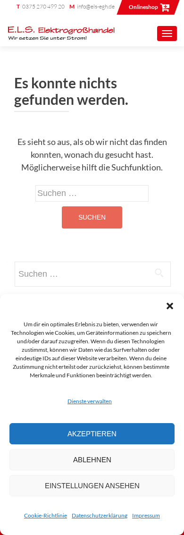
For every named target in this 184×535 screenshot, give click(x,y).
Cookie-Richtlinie (45, 515)
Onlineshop (143, 6)
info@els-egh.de (96, 6)
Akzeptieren (92, 434)
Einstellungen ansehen (92, 486)
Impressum (146, 515)
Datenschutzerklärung (99, 515)
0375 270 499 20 (43, 6)
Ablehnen (92, 460)
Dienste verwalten (89, 401)
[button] (170, 306)
